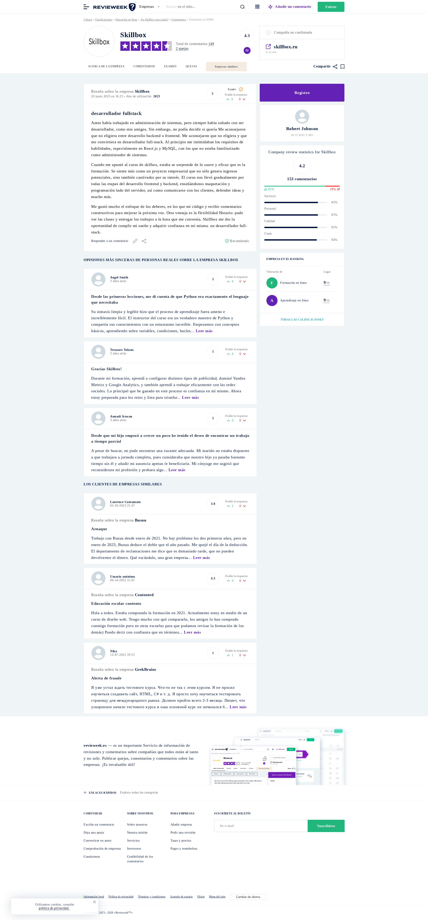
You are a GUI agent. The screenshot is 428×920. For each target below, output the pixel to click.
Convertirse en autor (97, 840)
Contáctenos (92, 856)
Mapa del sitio (217, 896)
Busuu (140, 520)
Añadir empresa (181, 824)
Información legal (94, 896)
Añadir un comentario (293, 6)
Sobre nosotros (137, 824)
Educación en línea (126, 19)
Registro (302, 92)
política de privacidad (54, 908)
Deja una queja (94, 832)
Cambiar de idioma (248, 897)
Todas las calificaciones (302, 319)
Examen (170, 66)
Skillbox (142, 91)
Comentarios (144, 66)
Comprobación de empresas (102, 848)
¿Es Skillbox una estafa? (154, 19)
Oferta (201, 896)
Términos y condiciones (152, 896)
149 (211, 44)
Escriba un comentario (99, 824)
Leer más (204, 331)
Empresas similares (226, 66)
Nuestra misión (137, 832)
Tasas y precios (181, 840)
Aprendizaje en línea (294, 300)
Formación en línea (293, 282)
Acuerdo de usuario (181, 896)
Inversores (134, 848)
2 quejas (182, 48)
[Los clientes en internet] (113, 6)
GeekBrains (145, 669)
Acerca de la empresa (106, 66)
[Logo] (99, 41)
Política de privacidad (121, 896)
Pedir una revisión (183, 832)
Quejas (191, 66)
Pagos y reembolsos (184, 848)
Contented (144, 595)
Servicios (133, 840)
